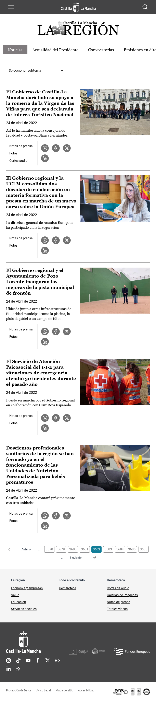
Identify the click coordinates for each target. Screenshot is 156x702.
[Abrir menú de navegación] (11, 7)
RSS (18, 668)
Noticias (15, 50)
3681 (84, 549)
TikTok (18, 660)
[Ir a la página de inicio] (78, 7)
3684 (120, 549)
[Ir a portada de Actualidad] (78, 30)
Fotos (13, 153)
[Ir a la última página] (91, 557)
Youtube (28, 660)
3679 (61, 549)
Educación (18, 602)
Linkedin (8, 668)
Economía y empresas (27, 588)
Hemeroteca (67, 588)
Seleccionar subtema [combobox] (25, 70)
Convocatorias (101, 50)
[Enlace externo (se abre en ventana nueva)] (131, 691)
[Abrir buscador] (145, 7)
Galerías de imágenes (122, 595)
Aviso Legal (43, 690)
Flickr (57, 660)
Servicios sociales (24, 609)
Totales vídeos (117, 609)
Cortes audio (18, 161)
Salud (15, 595)
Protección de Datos (18, 690)
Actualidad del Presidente (55, 50)
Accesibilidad (86, 690)
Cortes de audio (118, 588)
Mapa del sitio (64, 690)
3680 (73, 549)
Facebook (38, 660)
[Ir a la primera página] (13, 549)
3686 (143, 549)
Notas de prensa (21, 146)
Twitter (47, 660)
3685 (131, 549)
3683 (108, 549)
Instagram (8, 660)
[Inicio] (37, 642)
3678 (49, 549)
